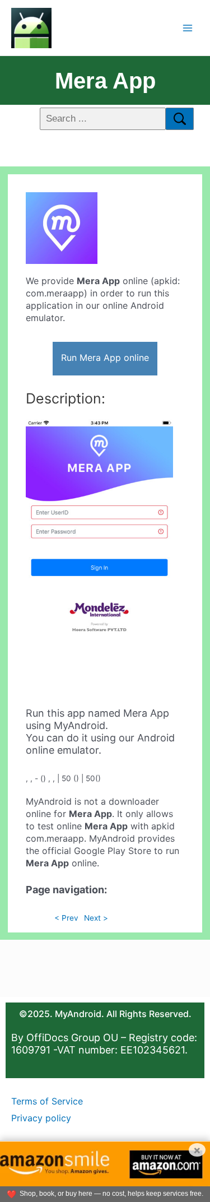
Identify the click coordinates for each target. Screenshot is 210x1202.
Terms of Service (47, 1101)
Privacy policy (41, 1118)
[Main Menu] (187, 27)
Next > (96, 917)
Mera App (105, 80)
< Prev (66, 917)
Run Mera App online (105, 357)
